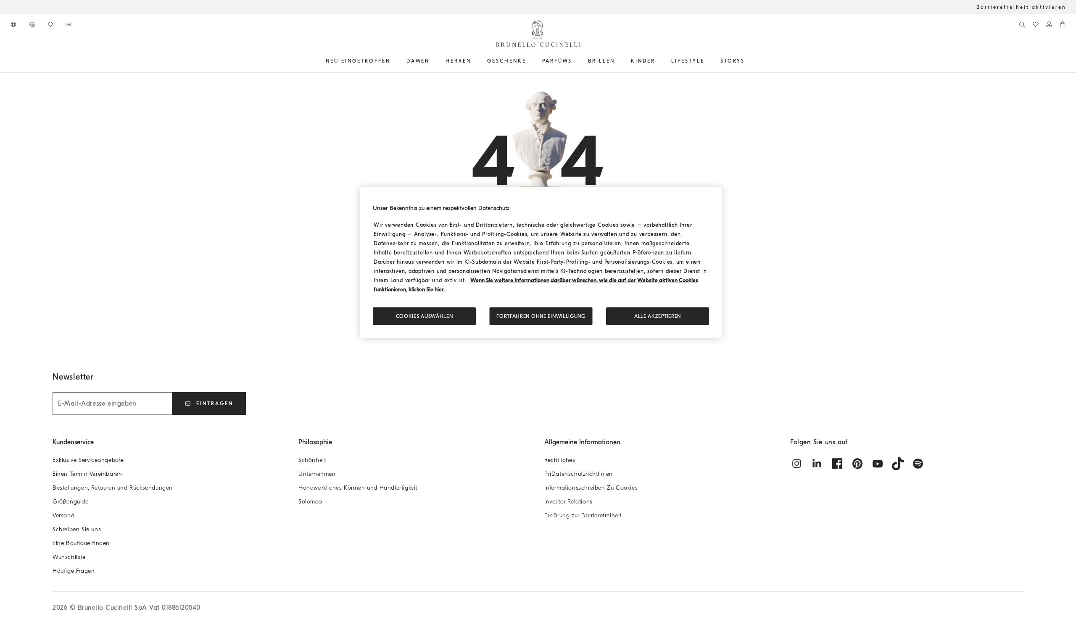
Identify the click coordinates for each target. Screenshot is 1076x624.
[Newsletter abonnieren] (70, 24)
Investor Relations (568, 501)
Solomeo (310, 501)
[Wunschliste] (1035, 24)
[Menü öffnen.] (393, 61)
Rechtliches (559, 460)
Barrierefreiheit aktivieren (1021, 7)
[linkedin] (817, 463)
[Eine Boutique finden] (51, 24)
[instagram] (797, 463)
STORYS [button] (732, 61)
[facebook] (837, 463)
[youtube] (877, 463)
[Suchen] (1022, 24)
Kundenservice (73, 442)
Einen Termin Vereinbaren (87, 473)
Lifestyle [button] (687, 61)
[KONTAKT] (33, 24)
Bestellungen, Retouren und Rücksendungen (113, 487)
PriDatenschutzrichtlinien (578, 473)
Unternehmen (317, 473)
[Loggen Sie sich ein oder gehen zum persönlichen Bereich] (1049, 24)
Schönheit (312, 460)
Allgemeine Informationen (582, 442)
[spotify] (918, 463)
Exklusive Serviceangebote (88, 460)
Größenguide (71, 501)
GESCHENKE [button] (506, 61)
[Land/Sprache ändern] (14, 24)
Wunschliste (69, 557)
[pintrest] (857, 463)
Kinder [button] (643, 61)
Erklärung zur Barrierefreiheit (583, 515)
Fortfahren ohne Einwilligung (540, 316)
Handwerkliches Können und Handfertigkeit (357, 487)
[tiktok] (898, 463)
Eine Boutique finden (81, 543)
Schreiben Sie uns (77, 529)
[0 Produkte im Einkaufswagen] (1062, 24)
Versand (63, 515)
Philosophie (315, 442)
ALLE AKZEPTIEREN (657, 316)
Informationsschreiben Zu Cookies (591, 487)
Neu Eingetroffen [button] (358, 61)
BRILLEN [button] (601, 61)
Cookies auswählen (424, 316)
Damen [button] (418, 61)
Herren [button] (458, 61)
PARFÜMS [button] (557, 61)
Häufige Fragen (74, 570)
